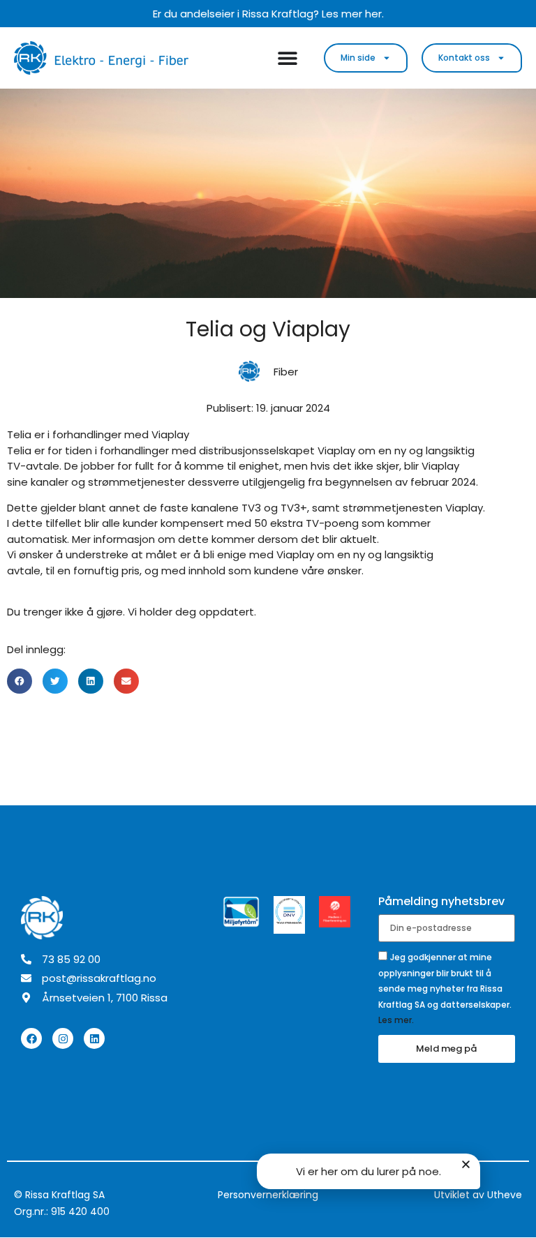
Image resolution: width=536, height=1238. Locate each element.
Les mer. (396, 1020)
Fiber (286, 371)
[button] (19, 681)
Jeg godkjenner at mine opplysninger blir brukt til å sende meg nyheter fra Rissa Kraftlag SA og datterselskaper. (445, 988)
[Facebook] (31, 1038)
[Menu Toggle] (287, 57)
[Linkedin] (94, 1038)
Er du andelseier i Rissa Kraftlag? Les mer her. (268, 13)
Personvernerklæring (268, 1195)
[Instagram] (62, 1038)
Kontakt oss (464, 58)
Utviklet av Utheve (478, 1195)
